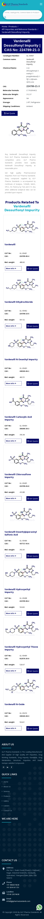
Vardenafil (10, 244)
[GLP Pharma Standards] (15, 4)
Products (13, 26)
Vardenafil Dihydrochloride (19, 301)
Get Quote (33, 268)
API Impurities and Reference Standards (19, 29)
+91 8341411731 (12, 887)
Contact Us (8, 810)
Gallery (6, 801)
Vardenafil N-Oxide (15, 704)
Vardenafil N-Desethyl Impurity (21, 359)
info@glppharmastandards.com (18, 901)
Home (4, 26)
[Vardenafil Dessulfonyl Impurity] (22, 130)
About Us (7, 786)
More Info (10, 268)
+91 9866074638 (12, 885)
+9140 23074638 (12, 894)
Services (7, 791)
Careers (6, 806)
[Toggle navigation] (41, 4)
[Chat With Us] (39, 907)
